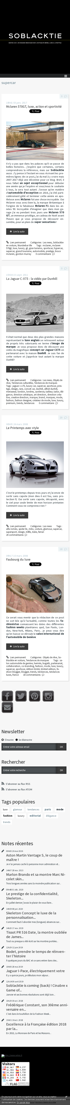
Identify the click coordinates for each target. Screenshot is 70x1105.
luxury (21, 248)
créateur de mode (41, 400)
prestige (50, 251)
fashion (10, 400)
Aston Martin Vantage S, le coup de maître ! (34, 857)
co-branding (27, 666)
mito (31, 529)
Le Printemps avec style (22, 428)
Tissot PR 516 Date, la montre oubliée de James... (36, 934)
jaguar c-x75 (19, 385)
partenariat (56, 663)
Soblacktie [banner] (35, 37)
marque (34, 397)
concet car (29, 388)
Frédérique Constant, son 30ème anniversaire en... (37, 1007)
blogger (25, 671)
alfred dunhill (50, 388)
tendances (29, 403)
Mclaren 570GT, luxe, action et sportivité (34, 107)
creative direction (19, 397)
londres (30, 391)
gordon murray (23, 254)
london (21, 391)
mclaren (47, 245)
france (16, 674)
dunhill (39, 388)
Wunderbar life (25, 245)
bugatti (46, 663)
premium (10, 403)
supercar (10, 251)
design (14, 388)
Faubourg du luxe (18, 559)
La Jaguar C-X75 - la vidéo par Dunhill (31, 279)
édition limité (33, 669)
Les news (47, 242)
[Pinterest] (34, 696)
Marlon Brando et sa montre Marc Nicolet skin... (35, 876)
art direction (40, 394)
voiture (38, 529)
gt (27, 248)
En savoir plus (23, 1102)
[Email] (7, 707)
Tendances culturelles (22, 383)
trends (20, 403)
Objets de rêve (50, 657)
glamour (47, 529)
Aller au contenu (9, 2)
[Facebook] (7, 696)
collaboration (13, 666)
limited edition (48, 669)
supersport (11, 532)
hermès (37, 663)
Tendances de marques (45, 383)
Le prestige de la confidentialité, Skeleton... (32, 896)
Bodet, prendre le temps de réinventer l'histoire (35, 953)
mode (59, 397)
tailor (56, 391)
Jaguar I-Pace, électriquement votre (35, 970)
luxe (15, 248)
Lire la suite (18, 231)
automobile (39, 251)
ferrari (41, 532)
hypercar (58, 248)
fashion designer (23, 400)
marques (50, 397)
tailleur (49, 391)
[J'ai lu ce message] (66, 1096)
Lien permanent (18, 242)
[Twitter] (21, 696)
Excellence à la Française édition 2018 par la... (36, 1026)
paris (48, 809)
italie (34, 532)
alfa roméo (11, 529)
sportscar (48, 248)
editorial (35, 815)
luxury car (31, 385)
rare (21, 388)
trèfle (28, 532)
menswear (11, 391)
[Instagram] (48, 696)
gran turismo (35, 248)
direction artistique (23, 394)
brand (42, 397)
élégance (51, 815)
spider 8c (23, 529)
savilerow (39, 391)
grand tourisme (23, 251)
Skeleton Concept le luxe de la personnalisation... (31, 915)
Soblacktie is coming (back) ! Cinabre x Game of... (37, 987)
